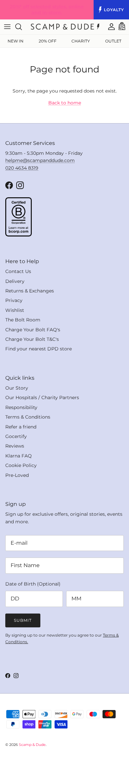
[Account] (108, 26)
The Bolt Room (22, 320)
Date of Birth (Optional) (33, 584)
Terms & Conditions (27, 417)
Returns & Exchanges (29, 291)
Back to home (64, 103)
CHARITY (80, 41)
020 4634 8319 (21, 168)
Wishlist (14, 310)
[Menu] (7, 26)
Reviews (14, 446)
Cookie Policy (21, 465)
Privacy (13, 300)
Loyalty (114, 9)
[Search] (22, 26)
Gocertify (16, 436)
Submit (23, 620)
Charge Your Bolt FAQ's (32, 330)
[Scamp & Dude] (65, 26)
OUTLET (113, 41)
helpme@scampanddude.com (40, 160)
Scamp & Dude (32, 744)
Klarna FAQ (18, 456)
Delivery (14, 281)
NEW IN (15, 41)
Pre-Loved (17, 475)
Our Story (16, 388)
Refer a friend (20, 427)
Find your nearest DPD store (38, 349)
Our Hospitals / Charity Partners (42, 397)
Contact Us (18, 271)
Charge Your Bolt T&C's (32, 339)
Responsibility (21, 407)
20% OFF (48, 41)
